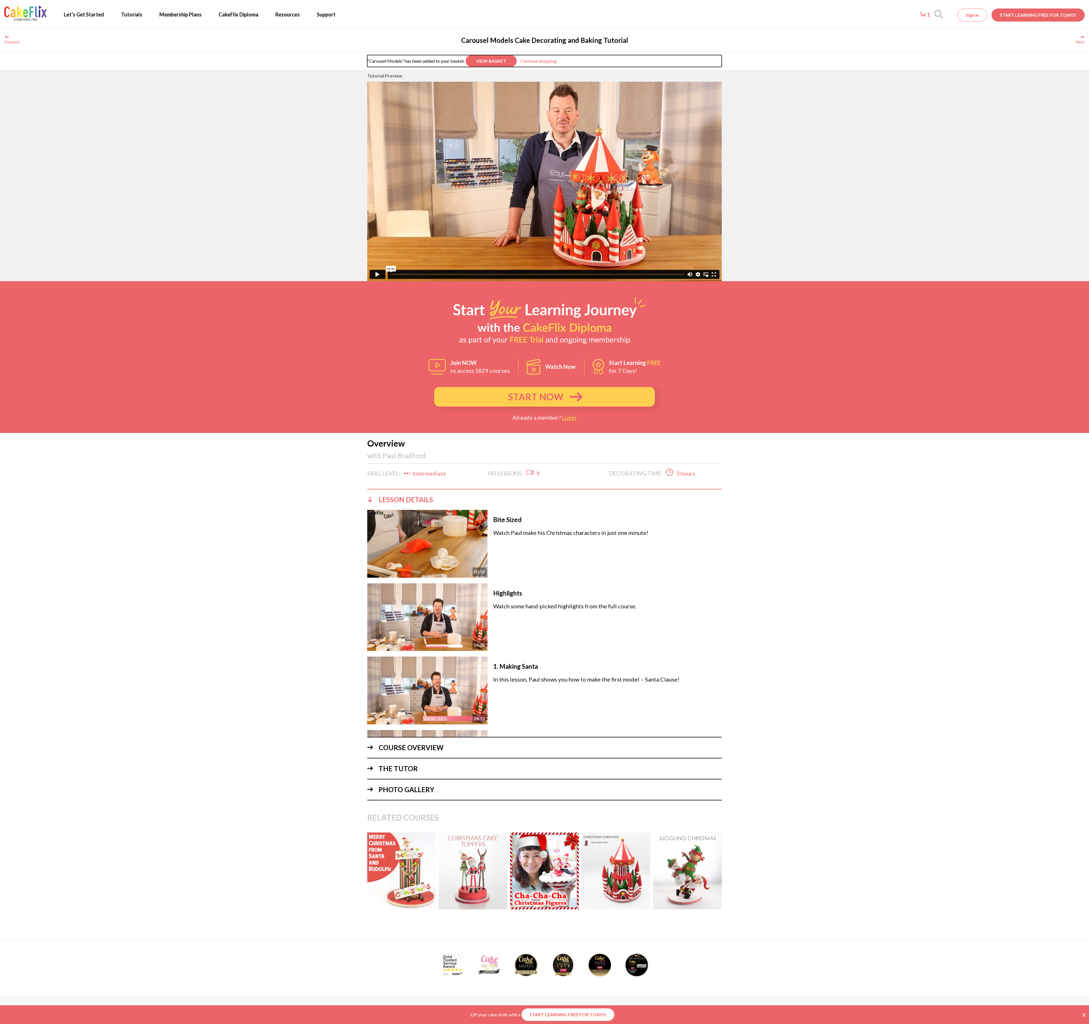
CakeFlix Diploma (238, 14)
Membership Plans (180, 14)
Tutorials (131, 14)
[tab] (544, 499)
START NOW (536, 396)
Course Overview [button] (411, 747)
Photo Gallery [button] (406, 789)
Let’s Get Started (84, 14)
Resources (287, 14)
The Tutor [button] (398, 768)
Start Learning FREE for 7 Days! (1038, 15)
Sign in (972, 15)
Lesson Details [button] (406, 499)
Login (569, 417)
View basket (491, 61)
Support (326, 14)
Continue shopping (538, 61)
